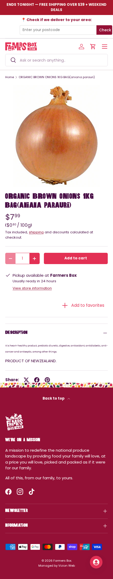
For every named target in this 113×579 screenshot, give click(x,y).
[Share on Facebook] (37, 380)
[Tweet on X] (26, 380)
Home (9, 77)
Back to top (54, 398)
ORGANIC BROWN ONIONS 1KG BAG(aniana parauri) (57, 77)
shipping (36, 232)
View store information (32, 288)
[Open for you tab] (96, 562)
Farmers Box (62, 560)
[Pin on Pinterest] (47, 380)
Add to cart (75, 258)
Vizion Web (66, 565)
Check (105, 30)
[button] (93, 46)
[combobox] (56, 60)
